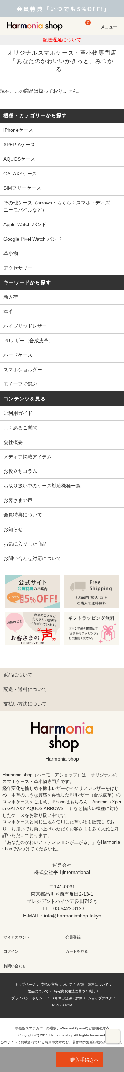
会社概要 (13, 442)
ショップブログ (100, 998)
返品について (38, 991)
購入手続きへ (84, 1060)
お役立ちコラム (20, 471)
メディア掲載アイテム (27, 456)
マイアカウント (16, 937)
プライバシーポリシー (28, 998)
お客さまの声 (17, 500)
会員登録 (73, 937)
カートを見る (76, 951)
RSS (55, 1005)
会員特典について (22, 515)
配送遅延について (62, 40)
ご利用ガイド (17, 413)
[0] (85, 29)
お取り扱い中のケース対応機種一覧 (42, 485)
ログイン (11, 951)
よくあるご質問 (20, 427)
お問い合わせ (14, 966)
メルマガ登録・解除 (66, 998)
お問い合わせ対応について (32, 558)
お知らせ (13, 529)
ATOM (67, 1005)
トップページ (25, 984)
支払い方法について (56, 984)
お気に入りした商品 (25, 544)
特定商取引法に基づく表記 (74, 991)
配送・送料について (93, 984)
